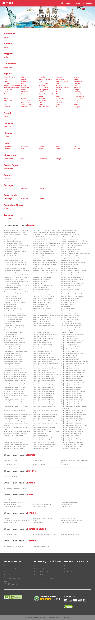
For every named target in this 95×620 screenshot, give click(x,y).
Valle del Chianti (66, 506)
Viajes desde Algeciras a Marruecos (72, 353)
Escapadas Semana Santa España (44, 260)
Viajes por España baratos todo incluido (16, 438)
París (6, 117)
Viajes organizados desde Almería (15, 376)
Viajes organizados (10, 569)
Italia (7, 143)
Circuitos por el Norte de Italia (13, 247)
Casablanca (8, 159)
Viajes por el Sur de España (70, 436)
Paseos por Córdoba (67, 302)
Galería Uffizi (37, 502)
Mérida (58, 92)
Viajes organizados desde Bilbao (71, 379)
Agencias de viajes (70, 566)
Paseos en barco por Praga (70, 534)
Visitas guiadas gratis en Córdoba (72, 444)
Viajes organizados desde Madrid (43, 400)
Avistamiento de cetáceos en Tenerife (45, 235)
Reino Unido (10, 195)
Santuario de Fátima (10, 522)
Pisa (22, 149)
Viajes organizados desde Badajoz (43, 379)
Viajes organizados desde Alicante (72, 374)
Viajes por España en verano (13, 442)
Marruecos (10, 155)
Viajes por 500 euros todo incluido (15, 434)
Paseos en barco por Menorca (13, 298)
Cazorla (7, 83)
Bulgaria (8, 53)
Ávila (5, 79)
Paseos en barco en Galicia (12, 294)
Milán (75, 147)
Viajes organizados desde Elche (43, 387)
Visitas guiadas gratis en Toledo (43, 446)
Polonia (8, 175)
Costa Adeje (43, 83)
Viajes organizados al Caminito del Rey (73, 370)
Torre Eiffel (64, 464)
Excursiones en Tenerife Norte (13, 279)
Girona (23, 85)
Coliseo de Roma (66, 500)
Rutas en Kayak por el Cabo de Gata (15, 315)
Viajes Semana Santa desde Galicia (72, 442)
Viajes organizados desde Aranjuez (72, 376)
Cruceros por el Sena (10, 460)
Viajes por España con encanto (43, 438)
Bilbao (76, 79)
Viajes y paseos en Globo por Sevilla (44, 444)
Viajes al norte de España (69, 349)
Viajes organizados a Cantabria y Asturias (46, 360)
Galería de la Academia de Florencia (15, 502)
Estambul (24, 219)
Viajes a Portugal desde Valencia (71, 347)
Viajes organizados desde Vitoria (14, 419)
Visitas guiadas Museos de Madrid (72, 446)
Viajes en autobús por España (13, 355)
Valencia (7, 107)
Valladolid (24, 107)
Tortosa (42, 104)
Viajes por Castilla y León (41, 436)
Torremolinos (26, 104)
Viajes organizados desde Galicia (43, 389)
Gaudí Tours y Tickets (40, 288)
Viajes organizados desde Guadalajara (73, 391)
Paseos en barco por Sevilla (70, 298)
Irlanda (8, 133)
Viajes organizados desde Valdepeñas (73, 415)
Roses (6, 98)
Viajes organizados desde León (42, 395)
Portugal (8, 185)
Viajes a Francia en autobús (13, 340)
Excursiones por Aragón (68, 281)
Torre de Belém (38, 522)
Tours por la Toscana (39, 506)
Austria (8, 43)
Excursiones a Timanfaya (69, 264)
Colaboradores (69, 572)
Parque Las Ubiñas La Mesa (46, 95)
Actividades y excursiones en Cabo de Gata (47, 230)
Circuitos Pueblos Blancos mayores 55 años (18, 256)
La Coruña (25, 88)
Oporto (41, 189)
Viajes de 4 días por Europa (41, 353)
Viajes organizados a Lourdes (13, 366)
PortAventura (65, 307)
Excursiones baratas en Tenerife (14, 268)
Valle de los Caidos (10, 336)
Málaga (76, 90)
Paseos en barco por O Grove (42, 298)
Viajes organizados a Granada (42, 362)
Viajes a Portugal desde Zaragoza (14, 349)
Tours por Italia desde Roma (13, 506)
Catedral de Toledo (10, 239)
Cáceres (24, 81)
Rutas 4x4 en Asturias (68, 309)
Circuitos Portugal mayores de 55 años (16, 520)
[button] (67, 3)
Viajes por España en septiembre (72, 440)
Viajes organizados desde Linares (72, 395)
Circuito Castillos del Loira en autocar (45, 239)
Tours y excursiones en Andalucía (72, 334)
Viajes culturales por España (13, 353)
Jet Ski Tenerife (66, 288)
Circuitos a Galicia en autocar (71, 239)
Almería (42, 77)
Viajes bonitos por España (69, 351)
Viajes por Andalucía (39, 434)
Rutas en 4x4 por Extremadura (42, 313)
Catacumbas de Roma (40, 500)
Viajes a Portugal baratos (69, 345)
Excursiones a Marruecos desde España (45, 262)
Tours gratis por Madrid (68, 330)
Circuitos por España (68, 247)
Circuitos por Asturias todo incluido (44, 245)
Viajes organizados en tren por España (16, 421)
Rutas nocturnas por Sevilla (70, 317)
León (23, 90)
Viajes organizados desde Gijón (71, 389)
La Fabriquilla (43, 88)
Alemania (9, 33)
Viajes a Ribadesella (39, 349)
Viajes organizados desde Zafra (43, 419)
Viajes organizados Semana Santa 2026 (74, 425)
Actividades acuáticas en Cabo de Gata (17, 230)
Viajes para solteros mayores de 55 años (17, 431)
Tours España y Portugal (11, 330)
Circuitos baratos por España (13, 243)
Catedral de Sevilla (67, 237)
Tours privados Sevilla (68, 332)
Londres (42, 199)
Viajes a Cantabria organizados (14, 338)
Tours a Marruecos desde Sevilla (71, 326)
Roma (41, 149)
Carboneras (78, 81)
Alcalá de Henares (10, 77)
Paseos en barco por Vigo (69, 300)
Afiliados (67, 569)
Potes (58, 96)
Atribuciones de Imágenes (43, 578)
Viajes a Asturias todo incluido (42, 336)
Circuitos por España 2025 (12, 250)
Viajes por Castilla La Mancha (13, 436)
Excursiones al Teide (67, 266)
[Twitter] (13, 584)
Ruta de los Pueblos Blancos (42, 309)
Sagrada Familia (66, 321)
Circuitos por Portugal (68, 518)
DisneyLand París (38, 460)
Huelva (58, 85)
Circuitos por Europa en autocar (43, 252)
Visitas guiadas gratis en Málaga (14, 446)
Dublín (6, 137)
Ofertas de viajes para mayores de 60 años (18, 292)
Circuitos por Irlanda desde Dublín (15, 488)
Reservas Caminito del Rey (12, 309)
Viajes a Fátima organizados (70, 522)
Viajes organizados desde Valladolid (44, 417)
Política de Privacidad (42, 572)
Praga (6, 209)
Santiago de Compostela (25, 101)
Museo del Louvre (9, 464)
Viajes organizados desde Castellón (44, 383)
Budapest (7, 127)
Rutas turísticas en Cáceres (13, 319)
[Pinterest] (17, 584)
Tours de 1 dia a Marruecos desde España (46, 328)
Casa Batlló (7, 237)
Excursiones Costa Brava (69, 268)
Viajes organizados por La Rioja (71, 423)
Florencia (24, 147)
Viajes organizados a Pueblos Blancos (45, 368)
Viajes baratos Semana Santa (42, 351)
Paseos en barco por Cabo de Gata (72, 294)
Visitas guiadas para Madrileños (14, 448)
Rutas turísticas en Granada (13, 321)
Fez (22, 159)
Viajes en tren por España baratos (43, 357)
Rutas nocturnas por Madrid (42, 317)
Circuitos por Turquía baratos (13, 546)
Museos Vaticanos (10, 504)
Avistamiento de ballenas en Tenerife (16, 235)
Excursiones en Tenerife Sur (41, 279)
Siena (58, 149)
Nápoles (7, 149)
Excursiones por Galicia (11, 283)
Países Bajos (11, 165)
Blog (5, 581)
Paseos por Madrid (10, 305)
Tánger (59, 159)
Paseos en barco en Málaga (42, 294)
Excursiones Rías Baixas (40, 283)
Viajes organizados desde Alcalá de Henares (47, 374)
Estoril (34, 520)
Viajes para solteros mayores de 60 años (46, 431)
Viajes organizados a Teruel (13, 370)
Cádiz (41, 81)
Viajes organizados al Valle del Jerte (44, 372)
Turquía (8, 215)
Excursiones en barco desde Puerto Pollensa (18, 275)
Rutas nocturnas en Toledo (70, 315)
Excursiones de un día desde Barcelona (16, 271)
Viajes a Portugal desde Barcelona (15, 347)
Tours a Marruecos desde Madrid (43, 326)
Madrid (58, 90)
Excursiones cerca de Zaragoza (43, 268)
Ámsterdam (8, 169)
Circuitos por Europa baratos (70, 250)
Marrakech (43, 159)
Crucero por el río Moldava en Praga (44, 534)
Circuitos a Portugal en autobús (43, 518)
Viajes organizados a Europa (70, 360)
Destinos (7, 566)
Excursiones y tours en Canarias (43, 285)
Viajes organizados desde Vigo (71, 417)
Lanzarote (77, 88)
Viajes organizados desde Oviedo (14, 404)
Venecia (77, 149)
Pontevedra (78, 94)
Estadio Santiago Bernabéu (70, 260)
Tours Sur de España (10, 334)
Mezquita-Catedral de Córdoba (14, 290)
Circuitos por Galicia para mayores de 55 (46, 254)
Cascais (6, 518)
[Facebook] (5, 584)
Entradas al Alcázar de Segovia (14, 258)
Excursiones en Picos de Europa (71, 277)
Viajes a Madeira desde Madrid (71, 343)
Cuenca (59, 83)
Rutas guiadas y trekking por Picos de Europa (47, 315)
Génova (42, 147)
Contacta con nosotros (12, 575)
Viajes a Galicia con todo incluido (72, 340)
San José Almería (62, 98)
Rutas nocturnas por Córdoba (13, 317)
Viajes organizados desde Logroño (72, 398)
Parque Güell (65, 292)
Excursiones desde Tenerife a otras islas (74, 271)
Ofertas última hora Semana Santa (44, 292)
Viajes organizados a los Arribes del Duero (46, 364)
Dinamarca (10, 63)
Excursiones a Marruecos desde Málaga (74, 262)
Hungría (8, 123)
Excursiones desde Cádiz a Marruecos (45, 271)
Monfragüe (78, 92)
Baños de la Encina (45, 79)
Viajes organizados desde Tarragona (73, 410)
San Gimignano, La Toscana (42, 504)
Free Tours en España (11, 288)
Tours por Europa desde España (14, 332)
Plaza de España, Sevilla (40, 307)
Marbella (24, 92)
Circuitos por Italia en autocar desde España (75, 254)
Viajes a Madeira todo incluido (13, 345)
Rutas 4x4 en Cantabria (11, 311)
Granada (42, 85)
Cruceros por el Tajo (39, 256)
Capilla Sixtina (8, 500)
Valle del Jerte (44, 107)
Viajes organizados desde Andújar (43, 376)
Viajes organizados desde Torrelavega (45, 415)
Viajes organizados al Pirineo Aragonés (16, 372)
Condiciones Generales (42, 569)
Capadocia (8, 219)
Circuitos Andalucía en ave (41, 241)
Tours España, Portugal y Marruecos (44, 330)
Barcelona (60, 79)
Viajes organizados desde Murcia (43, 402)
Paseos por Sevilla (67, 305)
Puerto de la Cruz (80, 96)
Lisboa (6, 189)
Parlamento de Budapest (12, 476)
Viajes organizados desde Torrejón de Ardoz (18, 415)
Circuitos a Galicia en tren (12, 241)
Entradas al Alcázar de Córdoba (71, 256)
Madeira (24, 189)
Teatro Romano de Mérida (41, 323)
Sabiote (24, 98)
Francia (8, 113)
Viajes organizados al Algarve (42, 370)
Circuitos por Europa (10, 534)
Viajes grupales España (68, 357)
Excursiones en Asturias (11, 273)
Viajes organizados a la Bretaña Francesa (74, 362)
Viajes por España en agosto (70, 438)
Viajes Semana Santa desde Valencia (16, 444)
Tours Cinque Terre (67, 504)
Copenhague (8, 67)
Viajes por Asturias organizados (71, 434)
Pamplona (25, 94)
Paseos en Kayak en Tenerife (42, 302)
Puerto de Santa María (12, 85)
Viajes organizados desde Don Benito (44, 385)
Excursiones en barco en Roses (43, 275)
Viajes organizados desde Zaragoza (72, 419)
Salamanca (43, 98)
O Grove (7, 94)
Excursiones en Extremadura (42, 277)
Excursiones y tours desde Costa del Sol (16, 285)
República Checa (13, 205)
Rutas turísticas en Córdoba (42, 319)
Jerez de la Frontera (11, 88)
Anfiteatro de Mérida (68, 233)
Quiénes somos (9, 572)
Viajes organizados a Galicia (13, 362)
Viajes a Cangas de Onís (69, 336)
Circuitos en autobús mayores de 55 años (75, 243)
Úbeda (76, 104)
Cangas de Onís (62, 81)
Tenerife (59, 102)
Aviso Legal (38, 566)
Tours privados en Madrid (41, 332)
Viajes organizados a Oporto (70, 366)
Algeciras (24, 77)
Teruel (76, 102)
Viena (6, 47)
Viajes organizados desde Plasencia (72, 404)
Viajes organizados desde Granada (44, 391)
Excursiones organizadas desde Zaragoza (17, 281)
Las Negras (8, 90)
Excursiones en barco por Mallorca (72, 275)
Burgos (6, 81)
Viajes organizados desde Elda (71, 387)
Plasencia (59, 94)
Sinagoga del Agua (10, 323)
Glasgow (24, 199)
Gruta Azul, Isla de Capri (69, 502)
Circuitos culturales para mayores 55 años (46, 243)
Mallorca (7, 92)
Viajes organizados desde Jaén (71, 393)
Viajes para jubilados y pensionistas (44, 427)
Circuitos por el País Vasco (41, 247)
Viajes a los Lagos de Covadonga (14, 343)
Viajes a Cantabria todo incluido (43, 338)
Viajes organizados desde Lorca (14, 400)
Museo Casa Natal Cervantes (70, 290)
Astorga (77, 77)
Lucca (58, 147)
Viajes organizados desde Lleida (43, 398)
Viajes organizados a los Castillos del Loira (74, 364)
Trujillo (58, 104)
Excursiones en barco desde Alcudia (44, 273)
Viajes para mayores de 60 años (43, 429)
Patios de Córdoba (10, 307)
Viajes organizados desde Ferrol (14, 389)
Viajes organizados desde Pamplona (44, 404)
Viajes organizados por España (71, 421)
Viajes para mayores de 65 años (71, 429)
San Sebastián (79, 98)
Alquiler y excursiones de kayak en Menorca (47, 233)
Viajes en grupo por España (70, 355)
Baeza (23, 79)
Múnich (6, 37)
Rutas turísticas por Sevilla (41, 321)
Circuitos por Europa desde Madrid (15, 252)
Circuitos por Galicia (10, 254)
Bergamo (7, 147)
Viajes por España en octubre (42, 440)
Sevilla (76, 100)
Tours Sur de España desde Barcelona (45, 334)
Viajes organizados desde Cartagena (16, 383)
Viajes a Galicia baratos (40, 340)
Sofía (6, 57)
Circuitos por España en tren (42, 250)
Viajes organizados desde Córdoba (15, 385)
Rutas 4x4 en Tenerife (40, 311)
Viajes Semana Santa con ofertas (43, 442)
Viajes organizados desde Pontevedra (16, 406)
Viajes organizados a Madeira (42, 366)
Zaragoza (77, 107)
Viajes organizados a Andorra (13, 360)
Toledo (6, 104)
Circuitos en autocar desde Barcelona (16, 245)
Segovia (59, 100)
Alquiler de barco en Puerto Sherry (15, 233)
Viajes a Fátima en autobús (70, 338)
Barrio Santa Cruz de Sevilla (70, 235)
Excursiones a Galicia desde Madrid (15, 262)
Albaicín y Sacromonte (68, 230)
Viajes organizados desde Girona (14, 391)
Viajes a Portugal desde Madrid (42, 347)
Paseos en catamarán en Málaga (14, 302)
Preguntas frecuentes (12, 578)
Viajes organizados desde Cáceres (44, 381)
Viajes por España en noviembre (14, 440)
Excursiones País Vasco (40, 281)
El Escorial (77, 83)
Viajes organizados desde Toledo (72, 412)
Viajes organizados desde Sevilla (14, 410)
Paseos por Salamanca (40, 305)
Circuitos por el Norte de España (71, 245)
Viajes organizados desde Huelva (14, 393)
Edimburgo (8, 199)
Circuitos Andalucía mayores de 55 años (74, 241)
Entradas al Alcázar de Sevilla (42, 258)
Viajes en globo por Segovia (41, 355)
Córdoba (24, 83)
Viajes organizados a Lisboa (12, 364)
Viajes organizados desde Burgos (14, 381)
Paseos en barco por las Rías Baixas (72, 296)
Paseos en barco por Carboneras (43, 296)
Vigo (57, 107)
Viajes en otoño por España (12, 357)
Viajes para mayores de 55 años (71, 427)
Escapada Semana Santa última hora (73, 258)
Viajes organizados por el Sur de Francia (45, 421)
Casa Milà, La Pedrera (39, 237)
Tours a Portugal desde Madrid (14, 328)
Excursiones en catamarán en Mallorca (16, 277)
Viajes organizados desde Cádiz (71, 381)
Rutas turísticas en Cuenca (70, 319)
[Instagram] (9, 584)
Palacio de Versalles (39, 464)
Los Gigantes (43, 90)
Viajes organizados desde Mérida (14, 402)
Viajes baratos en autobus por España (16, 351)
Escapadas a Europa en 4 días (13, 260)
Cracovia (7, 179)
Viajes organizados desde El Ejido (14, 387)
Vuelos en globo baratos (40, 448)
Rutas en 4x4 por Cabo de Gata (14, 313)
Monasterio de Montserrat (41, 290)
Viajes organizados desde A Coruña (72, 372)
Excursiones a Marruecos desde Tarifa (16, 264)
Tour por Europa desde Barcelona (14, 326)
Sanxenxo (42, 100)
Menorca (42, 92)
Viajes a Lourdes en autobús (42, 343)
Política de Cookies (41, 575)
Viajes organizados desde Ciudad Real (73, 383)
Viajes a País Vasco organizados (43, 345)
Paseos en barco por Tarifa (12, 300)
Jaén (75, 85)
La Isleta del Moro (62, 88)
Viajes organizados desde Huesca (43, 393)
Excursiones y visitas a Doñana (71, 285)
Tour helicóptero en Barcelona (71, 323)
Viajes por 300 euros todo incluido (72, 431)
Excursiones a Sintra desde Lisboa (72, 520)
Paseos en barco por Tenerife (42, 300)
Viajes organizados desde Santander (44, 406)
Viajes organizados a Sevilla (70, 368)
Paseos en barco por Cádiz (12, 296)
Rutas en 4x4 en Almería (69, 311)
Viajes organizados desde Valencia (15, 417)
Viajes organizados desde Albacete (15, 374)
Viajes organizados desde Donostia (72, 385)
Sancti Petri (8, 100)
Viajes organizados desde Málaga (72, 400)
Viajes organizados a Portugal (13, 368)
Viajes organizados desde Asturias (15, 379)
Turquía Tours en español (41, 546)
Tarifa (41, 102)
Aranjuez (59, 77)
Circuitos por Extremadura (69, 252)
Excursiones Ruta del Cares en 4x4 (72, 283)
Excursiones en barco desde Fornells (73, 273)
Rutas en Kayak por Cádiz (69, 313)
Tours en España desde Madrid (71, 328)
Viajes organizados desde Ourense (72, 402)
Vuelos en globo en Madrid (69, 448)
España (8, 73)
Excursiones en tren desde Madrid (72, 279)
